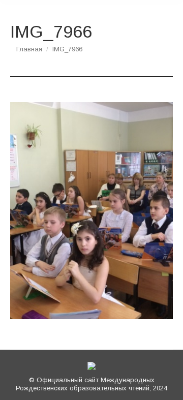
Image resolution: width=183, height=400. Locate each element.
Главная (29, 49)
